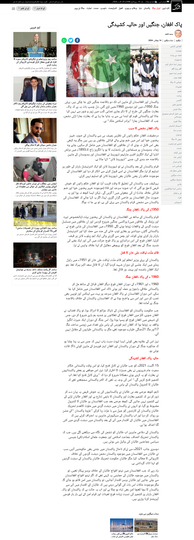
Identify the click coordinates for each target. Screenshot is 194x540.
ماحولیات (177, 60)
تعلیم (179, 91)
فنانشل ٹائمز (176, 105)
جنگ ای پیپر (79, 8)
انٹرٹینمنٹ (112, 8)
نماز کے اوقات (149, 2)
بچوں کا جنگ (176, 139)
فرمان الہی (162, 2)
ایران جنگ (156, 8)
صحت (95, 8)
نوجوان (178, 135)
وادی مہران (177, 162)
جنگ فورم (177, 121)
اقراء (179, 198)
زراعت (179, 96)
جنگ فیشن (177, 109)
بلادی (179, 184)
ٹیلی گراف (177, 153)
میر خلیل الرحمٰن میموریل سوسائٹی (171, 115)
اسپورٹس (177, 202)
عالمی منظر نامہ (175, 171)
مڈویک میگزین (175, 180)
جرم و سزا (177, 130)
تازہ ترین (165, 8)
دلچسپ (103, 8)
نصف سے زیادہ (175, 55)
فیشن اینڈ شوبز (175, 73)
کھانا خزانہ (177, 78)
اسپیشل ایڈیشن (175, 126)
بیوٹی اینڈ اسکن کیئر (173, 64)
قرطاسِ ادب (176, 166)
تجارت (89, 8)
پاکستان (147, 8)
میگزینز (178, 40)
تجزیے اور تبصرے (174, 144)
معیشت (178, 51)
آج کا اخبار (40, 8)
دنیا (140, 8)
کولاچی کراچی (175, 46)
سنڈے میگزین (168, 40)
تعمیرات (178, 87)
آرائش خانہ (177, 157)
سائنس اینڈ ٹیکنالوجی (172, 189)
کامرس (178, 100)
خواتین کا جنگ (175, 82)
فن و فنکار (177, 193)
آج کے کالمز (24, 8)
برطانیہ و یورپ (131, 8)
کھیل (121, 8)
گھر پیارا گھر (176, 69)
